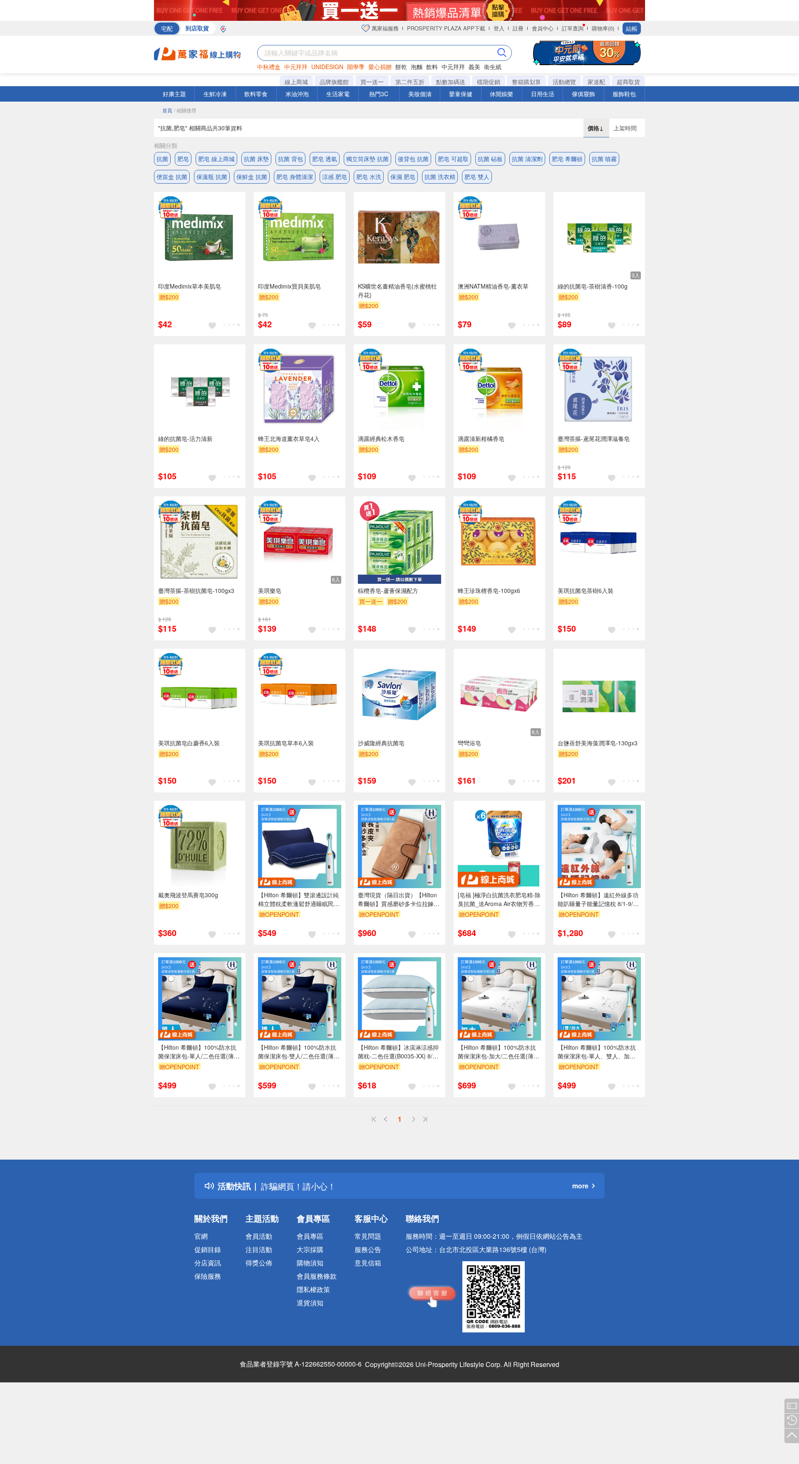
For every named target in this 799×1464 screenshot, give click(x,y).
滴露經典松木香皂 (381, 438)
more (580, 1185)
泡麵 (416, 66)
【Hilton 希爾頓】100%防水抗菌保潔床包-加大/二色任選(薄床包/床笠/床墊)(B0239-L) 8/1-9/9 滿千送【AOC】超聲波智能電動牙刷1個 (499, 1052)
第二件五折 (409, 81)
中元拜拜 (296, 66)
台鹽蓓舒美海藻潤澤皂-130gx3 (598, 743)
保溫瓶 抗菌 (211, 176)
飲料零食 (256, 94)
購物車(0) (603, 28)
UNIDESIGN (327, 66)
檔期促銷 (488, 81)
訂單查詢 (572, 28)
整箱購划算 (526, 81)
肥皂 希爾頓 (567, 158)
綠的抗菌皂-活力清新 (185, 438)
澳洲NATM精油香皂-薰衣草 (493, 286)
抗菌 (162, 158)
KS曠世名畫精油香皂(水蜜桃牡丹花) (397, 290)
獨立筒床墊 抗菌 (367, 158)
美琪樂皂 (269, 590)
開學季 (356, 66)
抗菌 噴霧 (604, 158)
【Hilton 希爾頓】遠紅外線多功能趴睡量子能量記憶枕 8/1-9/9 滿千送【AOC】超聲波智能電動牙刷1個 (599, 899)
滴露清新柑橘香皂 (481, 438)
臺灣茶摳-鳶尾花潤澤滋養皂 (594, 438)
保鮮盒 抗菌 (251, 176)
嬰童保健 (460, 94)
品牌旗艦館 (334, 81)
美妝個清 (420, 94)
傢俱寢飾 (583, 94)
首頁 (167, 110)
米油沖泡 (297, 94)
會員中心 (542, 28)
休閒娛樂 (501, 94)
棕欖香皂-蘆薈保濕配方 (388, 590)
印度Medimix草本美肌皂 (189, 286)
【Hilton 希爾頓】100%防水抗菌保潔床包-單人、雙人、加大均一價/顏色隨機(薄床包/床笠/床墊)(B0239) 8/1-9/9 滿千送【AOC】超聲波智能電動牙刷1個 (599, 1052)
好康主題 (174, 94)
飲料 (432, 66)
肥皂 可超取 (453, 158)
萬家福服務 (384, 28)
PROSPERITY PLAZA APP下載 (446, 28)
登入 (499, 28)
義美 (474, 66)
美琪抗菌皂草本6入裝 (286, 743)
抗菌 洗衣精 (439, 176)
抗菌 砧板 (490, 158)
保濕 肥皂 (402, 176)
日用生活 (542, 94)
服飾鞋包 (624, 94)
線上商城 (296, 81)
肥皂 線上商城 (216, 158)
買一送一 (372, 81)
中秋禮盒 (268, 66)
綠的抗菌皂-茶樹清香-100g (593, 286)
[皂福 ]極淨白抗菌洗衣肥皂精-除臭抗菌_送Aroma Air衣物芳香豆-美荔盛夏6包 (499, 899)
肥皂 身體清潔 (294, 176)
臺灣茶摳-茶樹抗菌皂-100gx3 (196, 590)
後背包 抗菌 (413, 158)
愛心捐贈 (380, 66)
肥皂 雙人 (476, 176)
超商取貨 (628, 81)
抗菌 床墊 (256, 158)
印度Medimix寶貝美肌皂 (289, 286)
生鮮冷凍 (215, 94)
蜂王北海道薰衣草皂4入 (289, 438)
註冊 (518, 28)
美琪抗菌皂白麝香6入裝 (189, 743)
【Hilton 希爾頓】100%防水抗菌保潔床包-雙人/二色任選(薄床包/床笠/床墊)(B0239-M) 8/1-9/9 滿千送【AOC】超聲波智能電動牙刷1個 (299, 1052)
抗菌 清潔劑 (527, 158)
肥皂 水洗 (368, 176)
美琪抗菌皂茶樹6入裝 (585, 590)
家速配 (596, 81)
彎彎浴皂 (469, 743)
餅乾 (401, 66)
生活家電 (338, 94)
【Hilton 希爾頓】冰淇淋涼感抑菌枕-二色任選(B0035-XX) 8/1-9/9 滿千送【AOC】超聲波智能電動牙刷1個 (398, 1052)
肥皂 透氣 (324, 158)
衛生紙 (492, 66)
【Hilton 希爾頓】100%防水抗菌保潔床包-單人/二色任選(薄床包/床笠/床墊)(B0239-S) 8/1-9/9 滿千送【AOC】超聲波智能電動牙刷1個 (199, 1052)
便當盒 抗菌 (171, 176)
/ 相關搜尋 (185, 110)
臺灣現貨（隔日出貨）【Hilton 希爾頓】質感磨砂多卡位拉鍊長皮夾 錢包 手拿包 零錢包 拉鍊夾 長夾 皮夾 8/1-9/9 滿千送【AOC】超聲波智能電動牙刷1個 (399, 899)
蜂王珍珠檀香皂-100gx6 (489, 590)
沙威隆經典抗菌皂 (381, 743)
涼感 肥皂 (334, 176)
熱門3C (378, 94)
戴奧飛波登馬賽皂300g (188, 895)
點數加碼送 (450, 81)
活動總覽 (564, 81)
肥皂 (183, 158)
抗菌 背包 (290, 158)
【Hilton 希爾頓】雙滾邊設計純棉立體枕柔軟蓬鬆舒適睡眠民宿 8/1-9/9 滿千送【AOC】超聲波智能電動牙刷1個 (299, 899)
